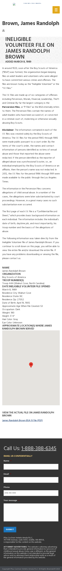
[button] (31, 365)
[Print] (5, 30)
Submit (10, 529)
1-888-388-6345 (38, 448)
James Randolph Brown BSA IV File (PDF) (22, 421)
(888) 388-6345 (33, 10)
